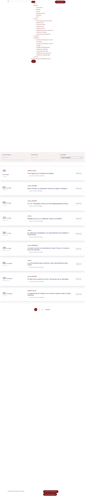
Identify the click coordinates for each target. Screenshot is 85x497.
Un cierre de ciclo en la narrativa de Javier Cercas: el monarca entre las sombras (48, 249)
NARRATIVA (35, 245)
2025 (37, 17)
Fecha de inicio (6, 154)
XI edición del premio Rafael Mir (43, 34)
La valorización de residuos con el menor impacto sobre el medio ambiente (49, 294)
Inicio (35, 3)
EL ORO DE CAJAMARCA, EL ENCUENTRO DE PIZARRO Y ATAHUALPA (48, 233)
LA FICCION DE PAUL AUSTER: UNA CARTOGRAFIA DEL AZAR (48, 264)
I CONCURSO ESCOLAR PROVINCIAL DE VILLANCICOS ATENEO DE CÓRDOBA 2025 (43, 53)
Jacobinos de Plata (40, 28)
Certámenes (36, 37)
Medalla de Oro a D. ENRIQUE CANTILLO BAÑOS (45, 219)
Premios (35, 18)
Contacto (36, 56)
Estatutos (38, 9)
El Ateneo (36, 5)
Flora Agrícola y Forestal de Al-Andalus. (41, 173)
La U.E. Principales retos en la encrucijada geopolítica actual (48, 203)
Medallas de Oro (40, 22)
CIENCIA (30, 170)
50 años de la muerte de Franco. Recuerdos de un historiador (48, 279)
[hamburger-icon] (33, 2)
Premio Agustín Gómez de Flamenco (44, 20)
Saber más (78, 173)
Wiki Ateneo (39, 15)
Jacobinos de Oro (40, 26)
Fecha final (34, 154)
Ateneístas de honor (40, 13)
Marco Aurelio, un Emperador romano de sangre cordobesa (47, 188)
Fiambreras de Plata (40, 24)
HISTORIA (34, 185)
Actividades (36, 36)
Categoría (63, 154)
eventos (34, 170)
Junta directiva (39, 7)
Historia (38, 11)
